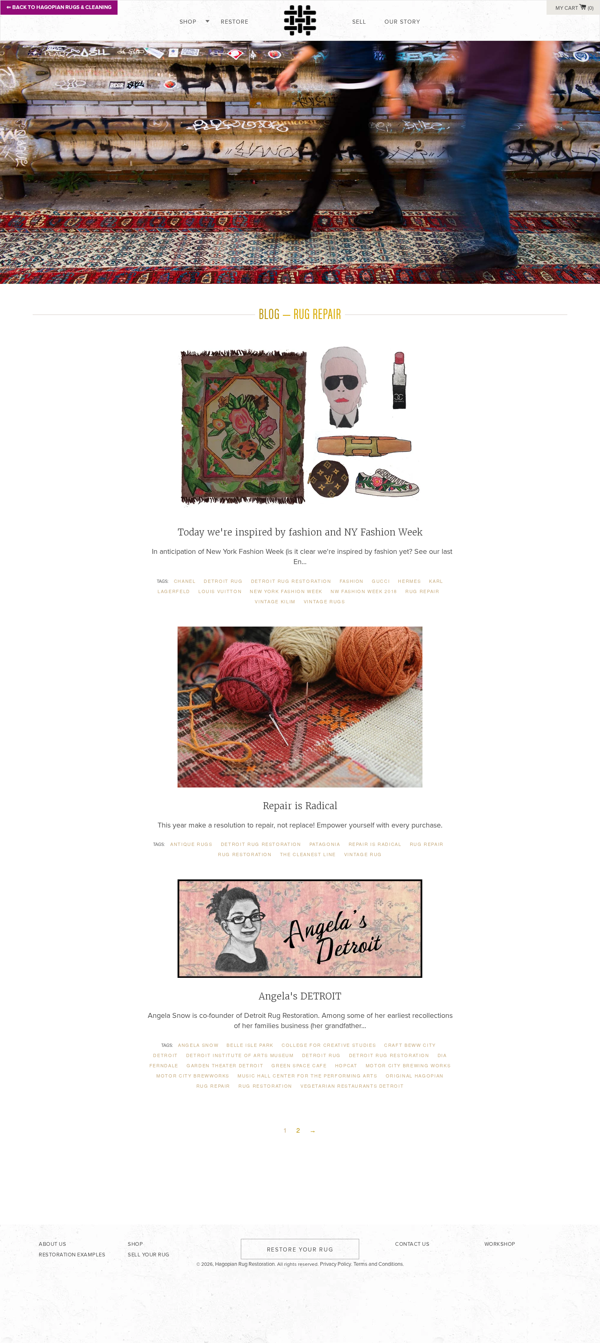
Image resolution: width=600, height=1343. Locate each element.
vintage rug (363, 854)
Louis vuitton (220, 591)
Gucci (381, 581)
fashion (352, 581)
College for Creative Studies (329, 1045)
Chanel (185, 581)
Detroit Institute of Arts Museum (240, 1055)
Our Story (402, 21)
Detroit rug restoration (291, 581)
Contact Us (412, 1244)
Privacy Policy (335, 1264)
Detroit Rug (223, 581)
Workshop (500, 1244)
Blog (269, 312)
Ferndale (163, 1065)
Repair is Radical (300, 806)
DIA (442, 1055)
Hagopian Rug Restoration (245, 1264)
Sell (359, 21)
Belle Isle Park (250, 1045)
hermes (409, 581)
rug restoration (245, 854)
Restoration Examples (72, 1255)
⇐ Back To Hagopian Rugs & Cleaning (59, 7)
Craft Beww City (410, 1045)
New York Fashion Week (286, 591)
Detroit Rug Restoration (389, 1055)
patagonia (324, 844)
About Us (52, 1244)
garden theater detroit (225, 1065)
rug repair (422, 591)
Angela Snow (198, 1045)
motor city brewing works (408, 1065)
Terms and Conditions (378, 1264)
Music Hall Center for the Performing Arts (308, 1075)
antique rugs (191, 844)
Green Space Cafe (299, 1065)
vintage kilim (275, 601)
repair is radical (375, 844)
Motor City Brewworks (192, 1075)
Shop (188, 21)
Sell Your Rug (148, 1255)
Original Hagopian (415, 1075)
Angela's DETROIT (300, 996)
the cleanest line (308, 854)
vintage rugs (324, 601)
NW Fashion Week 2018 (364, 591)
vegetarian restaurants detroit (352, 1085)
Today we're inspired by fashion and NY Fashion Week (300, 532)
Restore (235, 21)
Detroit (165, 1055)
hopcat (346, 1065)
